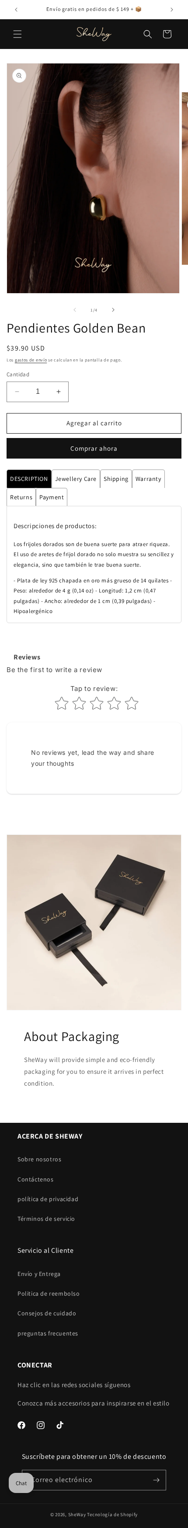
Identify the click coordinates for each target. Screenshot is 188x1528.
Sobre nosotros (39, 1159)
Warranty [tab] (148, 479)
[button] (17, 34)
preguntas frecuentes (47, 1333)
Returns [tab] (21, 497)
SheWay (77, 1514)
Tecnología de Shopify (112, 1514)
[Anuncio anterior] (16, 9)
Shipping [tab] (116, 479)
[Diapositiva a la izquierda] (74, 309)
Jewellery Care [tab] (76, 479)
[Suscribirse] (156, 1480)
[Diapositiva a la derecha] (113, 309)
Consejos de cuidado (46, 1313)
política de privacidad (47, 1199)
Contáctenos (35, 1179)
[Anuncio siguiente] (171, 9)
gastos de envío (31, 360)
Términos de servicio (46, 1219)
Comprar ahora (94, 448)
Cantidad (18, 374)
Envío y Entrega (39, 1274)
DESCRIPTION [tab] (29, 479)
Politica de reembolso (48, 1293)
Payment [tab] (51, 497)
